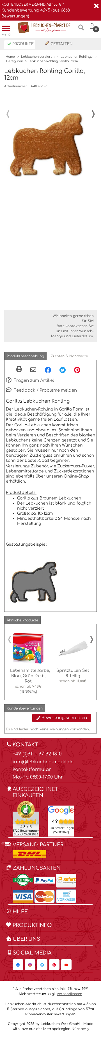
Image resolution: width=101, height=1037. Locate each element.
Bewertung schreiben (63, 717)
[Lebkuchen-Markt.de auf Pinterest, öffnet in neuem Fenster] (54, 964)
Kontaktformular (32, 769)
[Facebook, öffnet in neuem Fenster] (48, 369)
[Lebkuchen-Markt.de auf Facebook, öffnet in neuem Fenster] (18, 964)
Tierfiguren (14, 61)
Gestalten (61, 44)
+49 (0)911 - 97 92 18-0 (37, 754)
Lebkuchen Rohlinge (77, 57)
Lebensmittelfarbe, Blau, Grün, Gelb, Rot (30, 675)
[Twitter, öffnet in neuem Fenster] (62, 369)
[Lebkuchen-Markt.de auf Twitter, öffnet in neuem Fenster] (42, 964)
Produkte (22, 44)
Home (10, 57)
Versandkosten (69, 994)
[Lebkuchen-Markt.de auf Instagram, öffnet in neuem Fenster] (30, 964)
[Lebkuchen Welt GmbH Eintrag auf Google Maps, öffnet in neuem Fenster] (61, 810)
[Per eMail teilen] (33, 370)
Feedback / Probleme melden (45, 390)
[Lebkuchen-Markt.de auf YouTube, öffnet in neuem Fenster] (66, 964)
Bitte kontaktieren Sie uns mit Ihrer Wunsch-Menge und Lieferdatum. (72, 331)
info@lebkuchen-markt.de (43, 761)
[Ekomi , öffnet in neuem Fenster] (26, 818)
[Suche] (81, 30)
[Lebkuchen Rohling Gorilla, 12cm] (47, 135)
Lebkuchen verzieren (37, 57)
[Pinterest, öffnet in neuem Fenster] (77, 369)
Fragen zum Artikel (33, 380)
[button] (25, 356)
